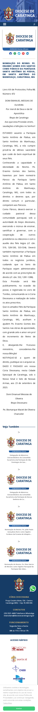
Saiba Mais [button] (7, 703)
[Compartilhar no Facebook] (10, 53)
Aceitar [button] (19, 708)
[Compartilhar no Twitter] (19, 53)
